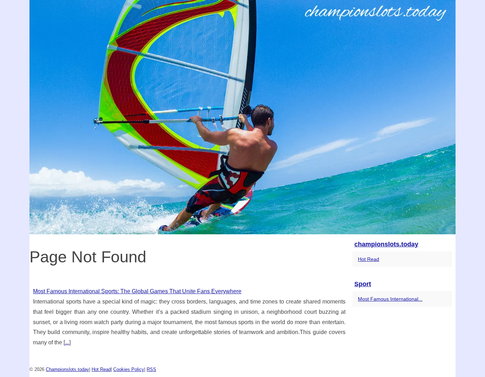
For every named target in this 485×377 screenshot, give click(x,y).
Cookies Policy (128, 369)
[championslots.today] (242, 117)
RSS (151, 369)
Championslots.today (67, 369)
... (67, 342)
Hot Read (368, 259)
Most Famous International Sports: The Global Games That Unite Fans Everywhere (137, 291)
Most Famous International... (390, 299)
